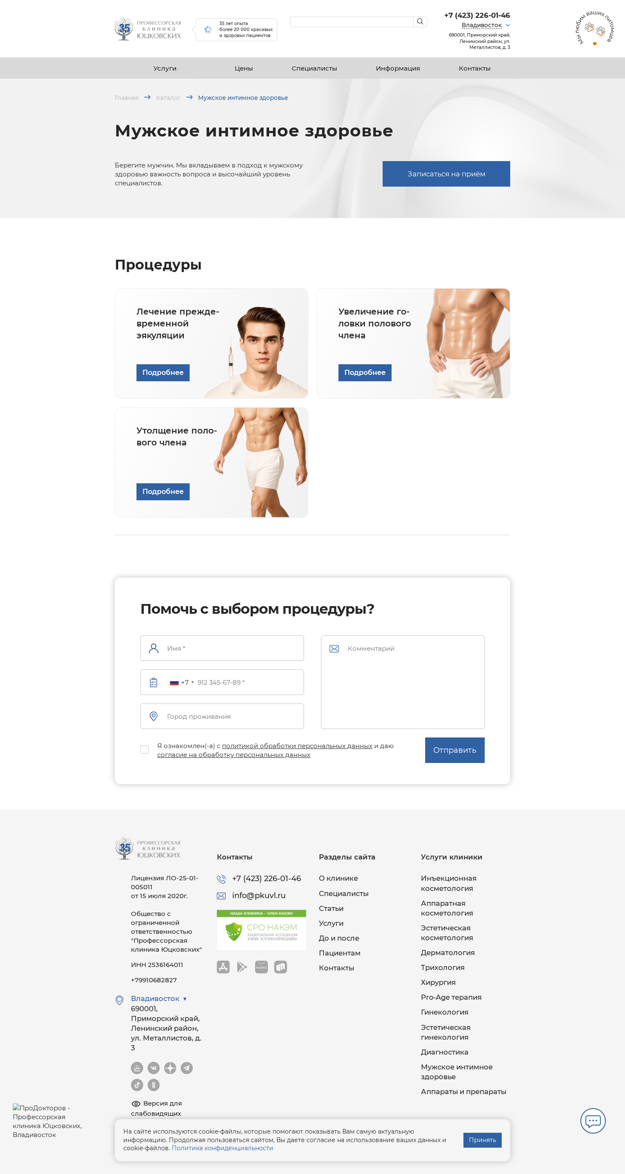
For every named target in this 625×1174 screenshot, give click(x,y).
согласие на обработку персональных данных (233, 755)
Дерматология (448, 952)
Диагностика (445, 1052)
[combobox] (181, 682)
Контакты (475, 68)
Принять (482, 1140)
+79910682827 (154, 980)
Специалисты (314, 68)
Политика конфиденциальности (222, 1148)
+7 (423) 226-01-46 (477, 15)
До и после (339, 938)
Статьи (331, 908)
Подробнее (163, 373)
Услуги (164, 68)
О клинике (338, 878)
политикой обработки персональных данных (297, 746)
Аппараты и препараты (463, 1091)
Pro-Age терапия (451, 997)
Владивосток (482, 25)
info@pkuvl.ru (259, 895)
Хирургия (438, 982)
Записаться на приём (447, 174)
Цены (244, 68)
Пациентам (340, 953)
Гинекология (445, 1012)
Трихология (443, 967)
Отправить (454, 750)
